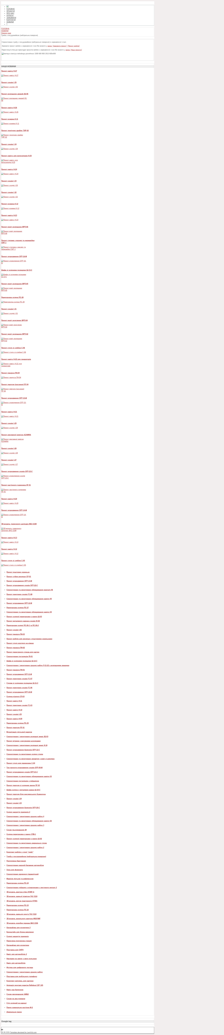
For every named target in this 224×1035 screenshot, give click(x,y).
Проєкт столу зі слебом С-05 (13, 561)
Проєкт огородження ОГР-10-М (19, 692)
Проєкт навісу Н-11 (14, 701)
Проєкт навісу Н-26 (9, 108)
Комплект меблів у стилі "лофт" (19, 852)
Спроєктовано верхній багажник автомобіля (25, 865)
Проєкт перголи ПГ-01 (15, 728)
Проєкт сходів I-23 (14, 803)
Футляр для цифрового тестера (19, 967)
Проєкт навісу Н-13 (9, 538)
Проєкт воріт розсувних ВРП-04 (14, 320)
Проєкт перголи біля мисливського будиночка (26, 794)
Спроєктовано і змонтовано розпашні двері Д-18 (26, 745)
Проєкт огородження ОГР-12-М (19, 603)
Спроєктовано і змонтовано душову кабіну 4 (25, 816)
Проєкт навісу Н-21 (9, 412)
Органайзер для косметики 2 (18, 928)
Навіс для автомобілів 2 (16, 954)
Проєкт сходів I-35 (8, 82)
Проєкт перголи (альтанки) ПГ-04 (14, 384)
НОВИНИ (10, 22)
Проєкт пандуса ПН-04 (10, 373)
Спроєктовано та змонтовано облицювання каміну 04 (29, 612)
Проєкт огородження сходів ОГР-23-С (17, 471)
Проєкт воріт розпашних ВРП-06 (14, 227)
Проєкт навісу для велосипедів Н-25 (16, 156)
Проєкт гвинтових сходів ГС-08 (19, 594)
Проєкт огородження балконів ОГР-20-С (23, 808)
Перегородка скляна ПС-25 (17, 723)
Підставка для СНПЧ (14, 950)
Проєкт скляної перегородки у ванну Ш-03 (24, 617)
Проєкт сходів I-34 (8, 144)
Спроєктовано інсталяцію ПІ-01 (19, 656)
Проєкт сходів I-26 (14, 630)
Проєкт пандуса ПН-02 (15, 648)
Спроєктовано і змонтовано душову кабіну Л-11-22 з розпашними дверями (37, 665)
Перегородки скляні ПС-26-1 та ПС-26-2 (22, 625)
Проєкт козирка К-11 (9, 119)
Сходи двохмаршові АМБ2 (17, 994)
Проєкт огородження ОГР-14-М (14, 510)
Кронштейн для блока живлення (20, 932)
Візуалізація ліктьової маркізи (19, 732)
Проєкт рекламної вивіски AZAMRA (16, 435)
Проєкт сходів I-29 (8, 423)
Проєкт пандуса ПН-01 (15, 670)
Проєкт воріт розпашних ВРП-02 (14, 334)
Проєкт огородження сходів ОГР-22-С (22, 585)
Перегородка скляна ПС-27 (17, 608)
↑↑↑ (2, 1030)
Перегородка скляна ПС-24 (17, 883)
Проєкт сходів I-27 (8, 460)
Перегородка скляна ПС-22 (17, 910)
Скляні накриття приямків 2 (18, 812)
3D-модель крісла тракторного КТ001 (21, 901)
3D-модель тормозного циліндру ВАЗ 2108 (19, 524)
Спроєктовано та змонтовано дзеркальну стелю (26, 843)
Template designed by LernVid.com (23, 1032)
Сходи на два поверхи (15, 999)
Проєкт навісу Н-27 (9, 71)
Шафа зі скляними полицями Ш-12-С (21, 661)
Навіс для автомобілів (15, 963)
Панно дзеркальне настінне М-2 (19, 1007)
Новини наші (6, 33)
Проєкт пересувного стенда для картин (22, 652)
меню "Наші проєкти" (74, 50)
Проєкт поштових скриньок (18, 572)
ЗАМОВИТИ (11, 18)
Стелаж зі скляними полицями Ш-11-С (22, 683)
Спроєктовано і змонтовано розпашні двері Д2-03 (27, 737)
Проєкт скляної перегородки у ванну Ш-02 (24, 839)
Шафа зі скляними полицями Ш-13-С (16, 270)
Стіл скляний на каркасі (16, 1003)
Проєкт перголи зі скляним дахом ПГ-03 (23, 785)
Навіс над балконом (14, 990)
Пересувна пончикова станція (19, 941)
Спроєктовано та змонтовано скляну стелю (24, 754)
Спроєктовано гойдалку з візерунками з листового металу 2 (31, 888)
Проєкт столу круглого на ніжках (20, 643)
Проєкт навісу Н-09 (14, 719)
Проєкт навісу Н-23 (9, 215)
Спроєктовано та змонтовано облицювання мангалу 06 (29, 590)
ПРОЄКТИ (10, 11)
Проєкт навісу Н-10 (14, 710)
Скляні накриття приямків (17, 936)
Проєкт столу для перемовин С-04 (20, 763)
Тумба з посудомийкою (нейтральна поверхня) (26, 856)
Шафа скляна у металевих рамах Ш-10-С (23, 790)
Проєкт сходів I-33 (8, 181)
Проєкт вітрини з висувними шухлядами (23, 741)
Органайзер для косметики (17, 945)
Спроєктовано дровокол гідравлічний (22, 874)
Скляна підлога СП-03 (15, 696)
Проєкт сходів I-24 (14, 799)
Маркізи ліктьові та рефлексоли (19, 879)
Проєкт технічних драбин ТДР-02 (15, 131)
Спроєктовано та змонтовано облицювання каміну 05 (29, 599)
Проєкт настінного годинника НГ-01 (16, 485)
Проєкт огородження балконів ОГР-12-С (23, 750)
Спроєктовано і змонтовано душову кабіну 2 (25, 848)
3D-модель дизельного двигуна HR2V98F (23, 919)
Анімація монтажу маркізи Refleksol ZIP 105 (24, 985)
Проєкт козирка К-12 (9, 204)
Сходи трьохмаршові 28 (16, 830)
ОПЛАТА (9, 16)
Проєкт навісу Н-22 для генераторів (16, 359)
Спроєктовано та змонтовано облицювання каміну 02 (29, 821)
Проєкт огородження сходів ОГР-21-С (22, 772)
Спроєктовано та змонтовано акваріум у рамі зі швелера (30, 759)
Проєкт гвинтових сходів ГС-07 (19, 679)
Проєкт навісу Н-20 (9, 499)
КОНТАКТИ (10, 20)
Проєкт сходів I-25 (14, 714)
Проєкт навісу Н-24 (9, 169)
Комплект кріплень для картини (19, 981)
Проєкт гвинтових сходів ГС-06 (19, 688)
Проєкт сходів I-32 (8, 192)
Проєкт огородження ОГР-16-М (14, 256)
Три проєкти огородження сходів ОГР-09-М (24, 768)
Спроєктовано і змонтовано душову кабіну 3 (25, 825)
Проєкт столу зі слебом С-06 (13, 348)
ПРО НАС (10, 13)
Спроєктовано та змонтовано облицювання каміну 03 (29, 776)
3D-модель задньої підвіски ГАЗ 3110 (21, 896)
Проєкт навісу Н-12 (9, 549)
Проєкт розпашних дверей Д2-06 (14, 94)
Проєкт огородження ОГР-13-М (19, 581)
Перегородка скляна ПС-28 (12, 297)
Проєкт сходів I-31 (8, 309)
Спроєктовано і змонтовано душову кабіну (24, 972)
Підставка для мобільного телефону (21, 976)
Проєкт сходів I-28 (8, 448)
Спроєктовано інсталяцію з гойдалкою (22, 781)
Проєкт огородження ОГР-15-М (14, 398)
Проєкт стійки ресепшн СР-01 (18, 577)
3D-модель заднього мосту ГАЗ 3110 (21, 914)
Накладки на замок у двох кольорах (21, 959)
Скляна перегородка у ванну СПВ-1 (21, 834)
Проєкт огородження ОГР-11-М (19, 674)
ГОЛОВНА (10, 9)
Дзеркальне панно (14, 1012)
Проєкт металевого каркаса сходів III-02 (23, 621)
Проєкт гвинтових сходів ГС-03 (19, 705)
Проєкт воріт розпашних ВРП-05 (14, 284)
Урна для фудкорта (14, 870)
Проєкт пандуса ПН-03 (15, 634)
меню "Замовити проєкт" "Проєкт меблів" (64, 46)
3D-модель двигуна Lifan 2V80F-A (20, 892)
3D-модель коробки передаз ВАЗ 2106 (22, 923)
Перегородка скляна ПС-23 (17, 905)
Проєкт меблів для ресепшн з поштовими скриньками (29, 639)
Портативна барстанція (16, 861)
